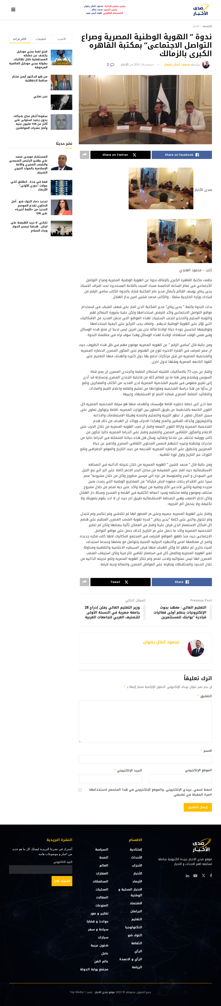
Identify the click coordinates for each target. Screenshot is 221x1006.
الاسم (206, 750)
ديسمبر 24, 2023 (144, 64)
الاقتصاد (136, 903)
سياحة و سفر (98, 929)
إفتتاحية (136, 849)
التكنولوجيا (133, 927)
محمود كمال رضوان (177, 64)
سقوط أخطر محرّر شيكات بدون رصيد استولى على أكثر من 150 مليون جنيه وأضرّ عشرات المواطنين (30, 122)
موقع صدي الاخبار (105, 992)
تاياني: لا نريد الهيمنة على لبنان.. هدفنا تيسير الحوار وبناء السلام (29, 226)
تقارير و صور (99, 913)
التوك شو (135, 935)
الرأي (138, 951)
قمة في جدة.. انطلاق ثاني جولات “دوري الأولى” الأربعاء (29, 185)
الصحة (103, 857)
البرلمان (136, 911)
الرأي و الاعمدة (130, 959)
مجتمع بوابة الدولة (94, 969)
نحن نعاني (40, 96)
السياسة (101, 849)
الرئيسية (207, 26)
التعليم (136, 919)
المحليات (102, 889)
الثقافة (136, 943)
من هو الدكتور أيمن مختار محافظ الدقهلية (29, 78)
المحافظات (100, 881)
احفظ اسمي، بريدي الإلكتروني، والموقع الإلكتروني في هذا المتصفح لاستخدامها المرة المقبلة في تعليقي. (150, 792)
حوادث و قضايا (97, 921)
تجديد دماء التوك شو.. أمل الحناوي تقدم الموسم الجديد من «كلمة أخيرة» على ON (29, 207)
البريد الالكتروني (63, 862)
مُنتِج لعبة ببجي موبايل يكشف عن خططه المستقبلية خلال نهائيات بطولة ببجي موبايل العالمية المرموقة (28, 59)
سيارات (103, 937)
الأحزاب (137, 865)
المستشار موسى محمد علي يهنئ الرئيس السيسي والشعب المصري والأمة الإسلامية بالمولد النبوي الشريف (28, 164)
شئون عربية (99, 945)
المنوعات (101, 905)
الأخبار (196, 26)
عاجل (104, 953)
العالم (103, 865)
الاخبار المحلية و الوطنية (130, 892)
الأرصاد (137, 881)
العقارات (102, 873)
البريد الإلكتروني (128, 770)
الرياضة (137, 967)
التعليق (204, 696)
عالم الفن (101, 961)
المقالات (102, 897)
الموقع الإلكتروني (198, 770)
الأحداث (136, 857)
